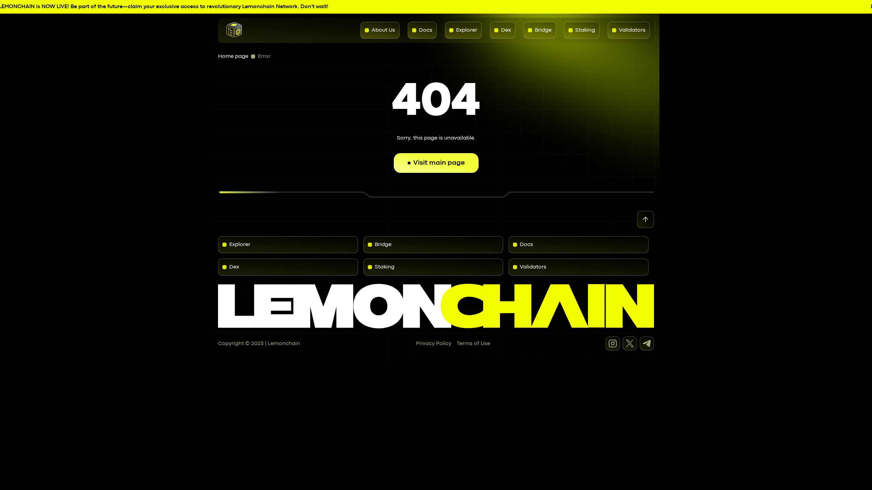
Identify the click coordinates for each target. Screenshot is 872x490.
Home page (233, 56)
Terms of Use (473, 343)
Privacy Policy (433, 343)
